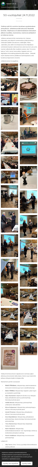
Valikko (35, 5)
